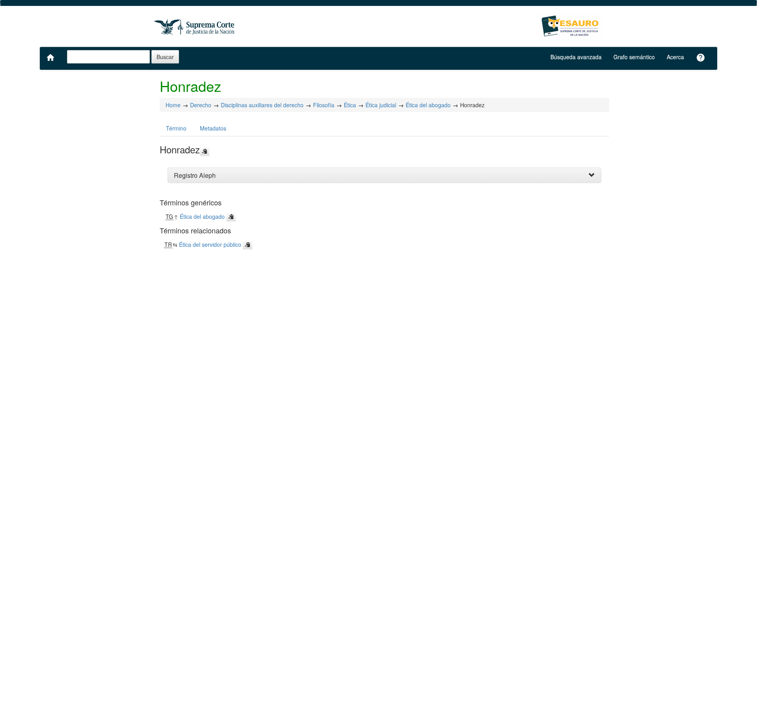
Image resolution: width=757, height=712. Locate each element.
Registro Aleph (195, 175)
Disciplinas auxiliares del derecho (262, 105)
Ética (350, 105)
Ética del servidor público (210, 244)
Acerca (675, 57)
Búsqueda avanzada (576, 57)
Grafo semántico (634, 57)
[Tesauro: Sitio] (195, 26)
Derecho (200, 105)
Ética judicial (380, 105)
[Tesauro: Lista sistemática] (570, 26)
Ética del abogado (428, 105)
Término (176, 128)
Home (173, 105)
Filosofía (323, 105)
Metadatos (213, 128)
